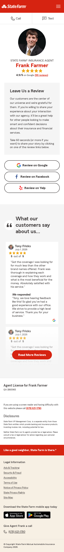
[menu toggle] (58, 6)
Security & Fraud (12, 473)
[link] (16, 6)
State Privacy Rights (14, 492)
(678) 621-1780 (33, 408)
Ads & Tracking (11, 468)
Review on (34, 165)
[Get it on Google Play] (38, 515)
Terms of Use (10, 482)
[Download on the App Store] (14, 515)
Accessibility (10, 478)
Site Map (8, 497)
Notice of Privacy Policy (16, 487)
